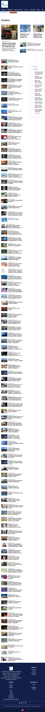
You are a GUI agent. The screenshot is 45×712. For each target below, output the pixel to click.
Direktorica (11, 696)
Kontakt (34, 689)
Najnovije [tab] (35, 66)
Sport (11, 684)
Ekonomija (32, 9)
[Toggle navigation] (42, 4)
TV (34, 685)
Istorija (11, 692)
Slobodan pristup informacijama (11, 699)
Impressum (7, 706)
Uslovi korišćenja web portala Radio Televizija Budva (21, 706)
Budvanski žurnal (18, 9)
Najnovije (3, 9)
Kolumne (11, 687)
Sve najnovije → (37, 113)
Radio (34, 684)
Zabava (11, 685)
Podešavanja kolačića (36, 706)
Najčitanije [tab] (35, 69)
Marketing (34, 687)
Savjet (11, 694)
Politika (38, 9)
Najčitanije (9, 9)
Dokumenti (11, 697)
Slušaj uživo (14, 12)
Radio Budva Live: (5, 12)
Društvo (26, 9)
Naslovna (34, 669)
